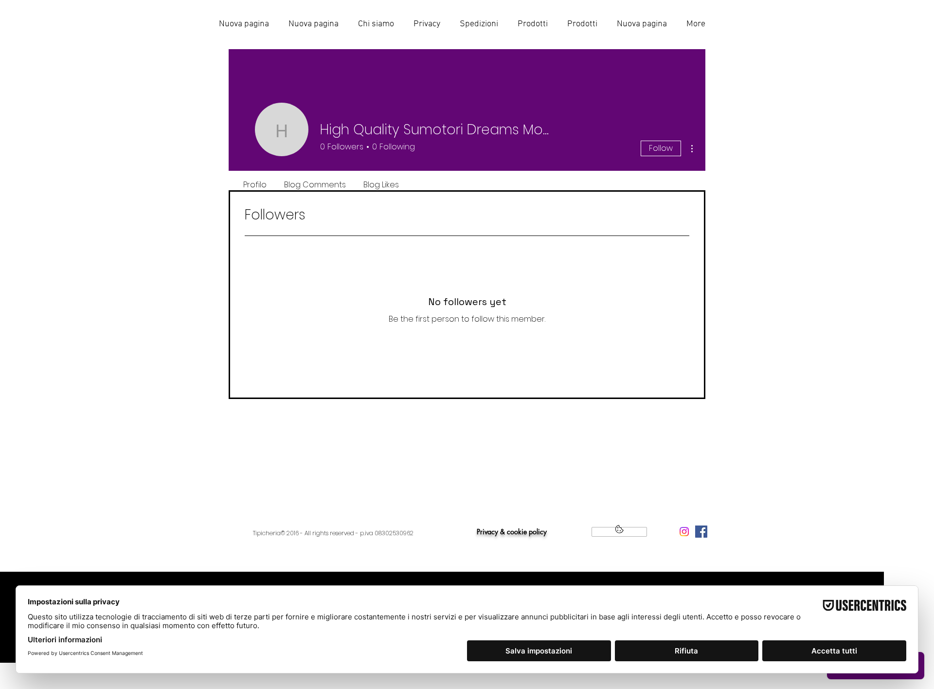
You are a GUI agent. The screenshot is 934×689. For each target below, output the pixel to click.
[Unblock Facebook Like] (619, 531)
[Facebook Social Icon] (701, 532)
